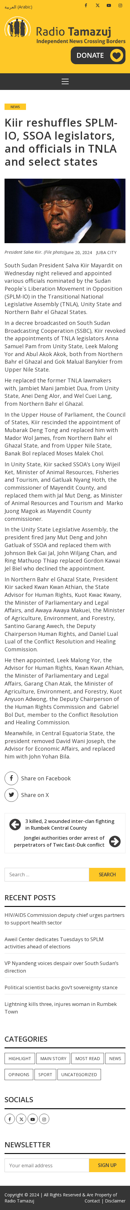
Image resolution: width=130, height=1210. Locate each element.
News (15, 106)
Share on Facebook (46, 778)
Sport (45, 1074)
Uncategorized (79, 1074)
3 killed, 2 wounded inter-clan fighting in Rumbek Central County (69, 824)
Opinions (18, 1074)
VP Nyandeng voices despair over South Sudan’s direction (62, 967)
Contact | (94, 1201)
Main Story (53, 1058)
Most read (87, 1058)
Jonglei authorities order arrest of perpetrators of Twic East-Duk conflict (59, 841)
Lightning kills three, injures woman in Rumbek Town (61, 1007)
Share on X (35, 794)
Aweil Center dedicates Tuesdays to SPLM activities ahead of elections (54, 943)
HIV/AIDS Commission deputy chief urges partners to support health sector (65, 918)
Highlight (19, 1058)
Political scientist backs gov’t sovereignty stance (61, 987)
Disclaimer (115, 1201)
